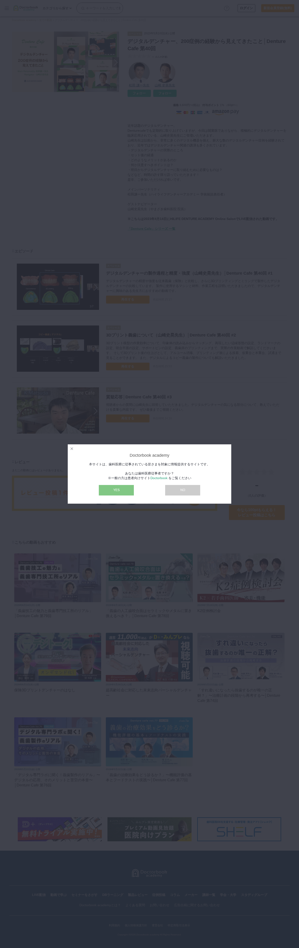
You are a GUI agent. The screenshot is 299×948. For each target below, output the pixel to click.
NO (182, 490)
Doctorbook (158, 478)
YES (116, 490)
